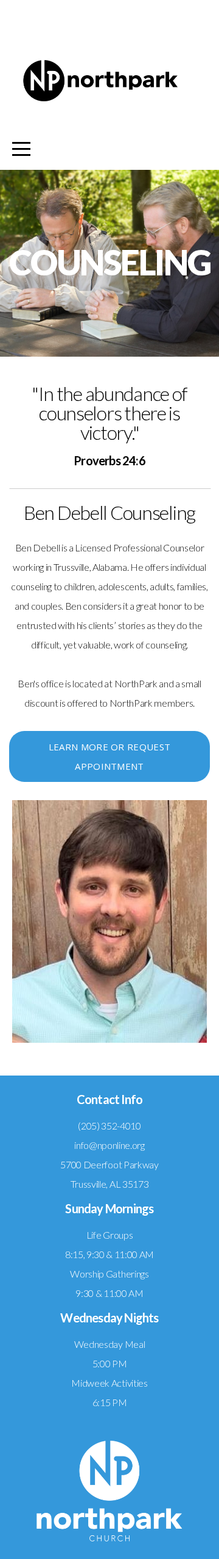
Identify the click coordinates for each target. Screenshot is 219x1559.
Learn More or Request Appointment (109, 756)
